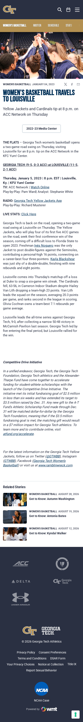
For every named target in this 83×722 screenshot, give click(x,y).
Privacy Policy (26, 652)
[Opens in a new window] (20, 564)
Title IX (71, 664)
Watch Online (40, 187)
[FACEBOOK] (72, 84)
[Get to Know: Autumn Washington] (15, 499)
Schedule (53, 25)
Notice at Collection (51, 664)
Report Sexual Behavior (41, 670)
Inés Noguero (43, 246)
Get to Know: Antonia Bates (47, 516)
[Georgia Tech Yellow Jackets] (9, 10)
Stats (69, 25)
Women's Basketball (17, 84)
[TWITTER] (65, 84)
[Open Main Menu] (77, 10)
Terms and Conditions (32, 658)
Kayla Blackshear (62, 259)
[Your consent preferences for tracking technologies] (76, 714)
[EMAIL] (78, 84)
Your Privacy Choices (20, 664)
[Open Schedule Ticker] (68, 9)
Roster (37, 25)
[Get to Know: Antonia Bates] (15, 517)
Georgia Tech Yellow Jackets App (38, 201)
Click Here (28, 214)
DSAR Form (57, 658)
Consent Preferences (52, 652)
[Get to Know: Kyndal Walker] (15, 534)
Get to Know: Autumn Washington (51, 499)
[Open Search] (59, 9)
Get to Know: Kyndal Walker (47, 533)
